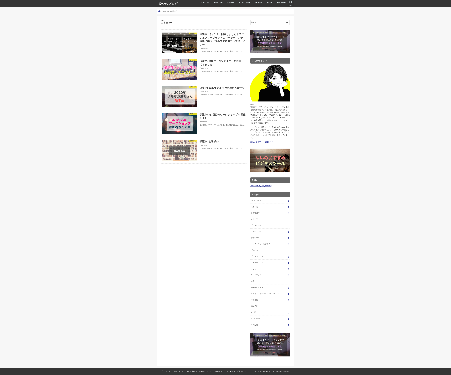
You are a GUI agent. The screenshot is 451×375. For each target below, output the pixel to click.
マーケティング (257, 263)
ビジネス (254, 250)
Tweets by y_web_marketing (261, 186)
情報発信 (254, 300)
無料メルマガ (218, 3)
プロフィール (205, 3)
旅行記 (253, 312)
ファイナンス (256, 231)
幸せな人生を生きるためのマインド (265, 294)
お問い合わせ (281, 3)
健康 (252, 281)
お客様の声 (258, 3)
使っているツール (244, 3)
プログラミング (257, 256)
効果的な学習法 (257, 287)
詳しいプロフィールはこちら (261, 142)
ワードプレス (256, 275)
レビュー (254, 269)
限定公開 (254, 207)
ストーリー (255, 219)
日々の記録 (255, 318)
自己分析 (254, 325)
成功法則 (254, 306)
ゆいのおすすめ (257, 200)
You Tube (269, 3)
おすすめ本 (255, 238)
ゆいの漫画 (230, 3)
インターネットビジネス (260, 244)
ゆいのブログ (168, 3)
